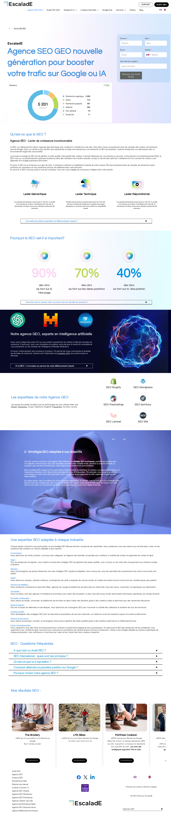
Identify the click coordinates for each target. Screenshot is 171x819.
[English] (164, 9)
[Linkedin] (92, 777)
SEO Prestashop (114, 404)
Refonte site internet (20, 784)
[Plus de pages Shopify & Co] (76, 10)
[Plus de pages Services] (125, 10)
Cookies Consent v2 (20, 787)
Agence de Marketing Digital (23, 804)
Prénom (123, 38)
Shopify (14, 407)
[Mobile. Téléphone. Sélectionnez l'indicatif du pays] (148, 55)
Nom (147, 38)
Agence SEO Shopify (20, 791)
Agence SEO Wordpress (22, 794)
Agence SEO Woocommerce (24, 807)
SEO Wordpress (143, 387)
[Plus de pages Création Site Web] (98, 10)
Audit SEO (16, 771)
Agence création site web (22, 801)
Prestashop (57, 407)
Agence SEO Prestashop (22, 797)
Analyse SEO (17, 778)
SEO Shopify (113, 387)
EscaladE (148, 796)
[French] (160, 9)
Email (123, 50)
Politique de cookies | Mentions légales (141, 787)
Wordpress (22, 407)
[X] (85, 777)
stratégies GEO (63, 353)
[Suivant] (124, 439)
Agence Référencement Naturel (25, 811)
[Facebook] (78, 777)
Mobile (148, 50)
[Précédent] (114, 439)
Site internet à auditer (129, 61)
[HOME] (10, 28)
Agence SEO (17, 774)
